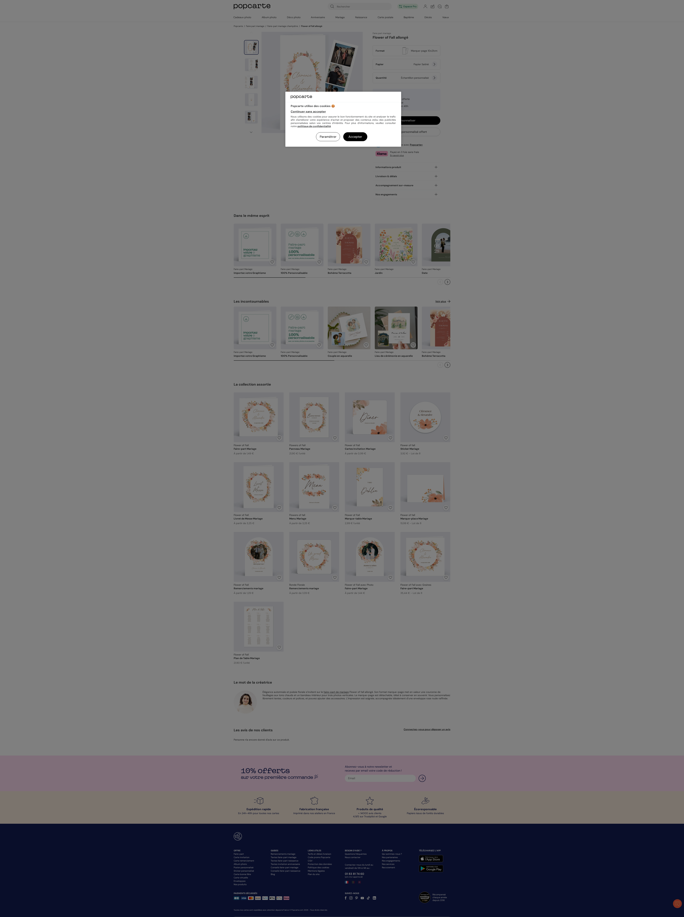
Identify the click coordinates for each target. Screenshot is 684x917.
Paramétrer (328, 137)
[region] (343, 119)
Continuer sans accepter (308, 111)
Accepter (355, 137)
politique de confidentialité (314, 126)
